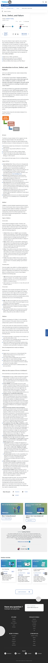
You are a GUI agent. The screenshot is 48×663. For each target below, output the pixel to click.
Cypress (13, 639)
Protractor (14, 641)
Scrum (34, 628)
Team (14, 625)
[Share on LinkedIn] (18, 34)
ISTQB (18, 8)
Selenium (34, 619)
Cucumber (34, 624)
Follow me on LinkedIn (23, 541)
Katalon (13, 637)
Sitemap (13, 626)
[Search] (43, 2)
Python (13, 643)
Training (13, 621)
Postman (34, 622)
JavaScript (14, 645)
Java (34, 643)
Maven (34, 641)
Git (34, 630)
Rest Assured (34, 621)
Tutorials (13, 619)
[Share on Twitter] (15, 34)
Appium (34, 637)
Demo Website (14, 623)
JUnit (34, 639)
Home (2, 8)
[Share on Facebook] (13, 34)
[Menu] (46, 2)
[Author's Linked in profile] (12, 26)
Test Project (13, 635)
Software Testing (9, 8)
